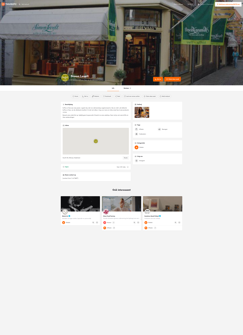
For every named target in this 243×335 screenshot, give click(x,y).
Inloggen (202, 4)
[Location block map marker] (96, 141)
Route (125, 158)
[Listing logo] (65, 77)
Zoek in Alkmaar (178, 4)
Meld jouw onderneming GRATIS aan (229, 4)
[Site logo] (9, 4)
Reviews (127, 88)
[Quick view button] (93, 222)
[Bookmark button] (97, 222)
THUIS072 (190, 4)
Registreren (210, 4)
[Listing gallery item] (142, 112)
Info (113, 88)
